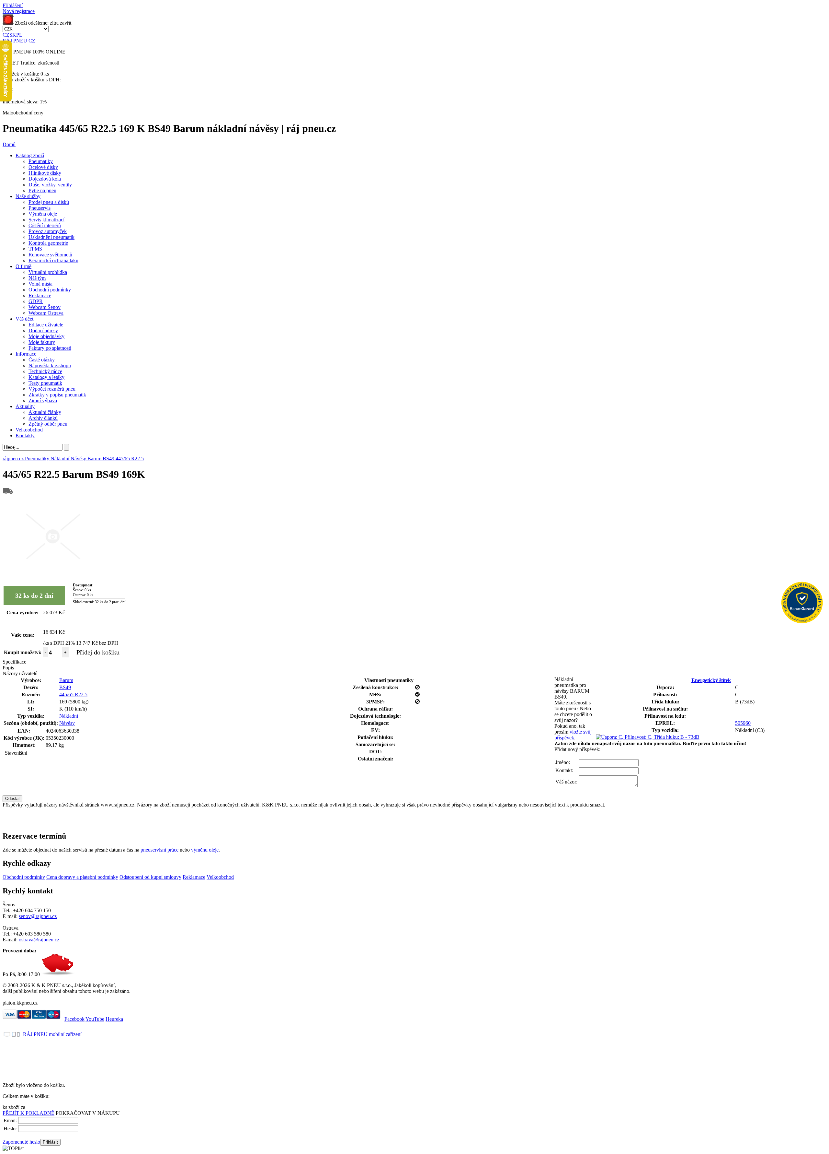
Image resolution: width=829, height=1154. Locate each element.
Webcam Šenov (44, 307)
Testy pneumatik (45, 383)
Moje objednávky (46, 336)
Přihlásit (50, 1142)
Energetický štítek (711, 680)
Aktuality (25, 406)
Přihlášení (13, 5)
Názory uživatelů (20, 673)
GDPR (35, 301)
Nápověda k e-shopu (49, 365)
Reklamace (39, 295)
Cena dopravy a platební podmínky (82, 877)
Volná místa (40, 284)
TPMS (35, 249)
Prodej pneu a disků (48, 202)
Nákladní (68, 716)
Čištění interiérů (44, 225)
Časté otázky (41, 359)
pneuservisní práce (159, 850)
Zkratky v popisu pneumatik (57, 394)
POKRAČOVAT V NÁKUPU (88, 1113)
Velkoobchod (29, 429)
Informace (26, 354)
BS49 (65, 687)
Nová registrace (19, 11)
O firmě (23, 266)
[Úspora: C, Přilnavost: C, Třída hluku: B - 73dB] (647, 737)
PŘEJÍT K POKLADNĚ (28, 1113)
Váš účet (24, 319)
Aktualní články (44, 412)
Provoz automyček (47, 231)
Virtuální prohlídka (47, 272)
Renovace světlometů (50, 254)
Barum (66, 680)
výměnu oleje (205, 850)
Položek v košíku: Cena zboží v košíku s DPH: (32, 76)
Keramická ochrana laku (53, 260)
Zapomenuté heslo (21, 1142)
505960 (743, 723)
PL (19, 35)
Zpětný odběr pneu (47, 424)
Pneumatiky (40, 161)
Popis (8, 667)
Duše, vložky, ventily (50, 184)
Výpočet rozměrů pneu (51, 389)
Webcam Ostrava (45, 313)
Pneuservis (39, 208)
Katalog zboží (30, 155)
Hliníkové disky (44, 173)
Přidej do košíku (97, 652)
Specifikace (14, 662)
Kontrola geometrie (48, 243)
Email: (10, 1120)
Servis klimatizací (46, 219)
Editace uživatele (45, 324)
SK (12, 35)
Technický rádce (45, 371)
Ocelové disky (43, 167)
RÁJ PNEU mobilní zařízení (52, 1034)
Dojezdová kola (44, 179)
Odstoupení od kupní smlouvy (150, 877)
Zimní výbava (42, 400)
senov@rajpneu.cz (38, 916)
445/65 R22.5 (73, 694)
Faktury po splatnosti (49, 348)
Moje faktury (41, 342)
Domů (9, 144)
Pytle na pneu (42, 190)
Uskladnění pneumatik (51, 237)
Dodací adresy (43, 330)
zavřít (65, 23)
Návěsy (67, 723)
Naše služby (28, 196)
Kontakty (25, 435)
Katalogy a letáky (46, 377)
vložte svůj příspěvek (573, 734)
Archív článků (43, 418)
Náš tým (37, 278)
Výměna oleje (42, 214)
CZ (6, 35)
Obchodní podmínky (49, 289)
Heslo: (10, 1128)
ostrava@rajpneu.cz (39, 939)
